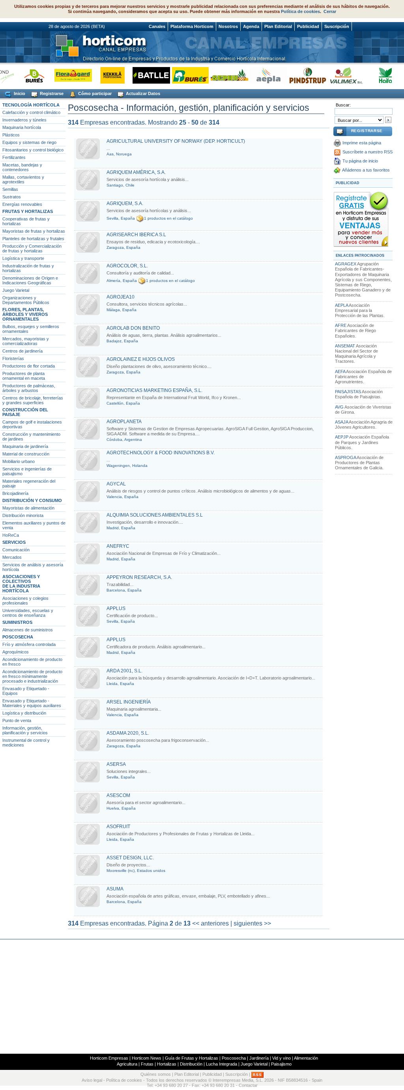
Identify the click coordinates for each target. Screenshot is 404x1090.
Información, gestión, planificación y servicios (25, 730)
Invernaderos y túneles (24, 120)
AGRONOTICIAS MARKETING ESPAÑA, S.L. (154, 390)
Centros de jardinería (22, 351)
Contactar (248, 1085)
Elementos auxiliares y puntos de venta (33, 525)
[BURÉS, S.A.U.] (181, 75)
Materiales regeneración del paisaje (28, 483)
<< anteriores (210, 923)
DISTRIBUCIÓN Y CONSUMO (32, 500)
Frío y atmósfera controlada (29, 644)
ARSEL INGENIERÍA (129, 702)
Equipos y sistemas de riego (29, 142)
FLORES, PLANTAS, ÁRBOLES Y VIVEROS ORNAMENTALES (25, 314)
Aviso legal (92, 1080)
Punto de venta (16, 720)
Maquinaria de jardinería (25, 446)
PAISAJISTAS (348, 391)
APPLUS (116, 608)
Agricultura (127, 1064)
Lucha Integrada (221, 1064)
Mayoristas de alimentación (28, 508)
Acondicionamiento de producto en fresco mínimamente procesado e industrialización (32, 676)
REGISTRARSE (367, 131)
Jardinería (259, 1058)
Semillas (10, 189)
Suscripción (336, 26)
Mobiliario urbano (18, 461)
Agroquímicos (15, 652)
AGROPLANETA (124, 421)
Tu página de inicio (360, 161)
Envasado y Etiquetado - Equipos (25, 691)
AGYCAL (116, 484)
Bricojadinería (15, 493)
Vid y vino (281, 1058)
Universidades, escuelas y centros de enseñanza (27, 613)
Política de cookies (300, 11)
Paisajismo (281, 1064)
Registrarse (51, 93)
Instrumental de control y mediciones (26, 742)
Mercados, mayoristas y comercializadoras (25, 341)
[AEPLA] (259, 75)
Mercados (12, 557)
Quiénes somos (155, 1074)
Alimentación (306, 1058)
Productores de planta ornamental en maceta (23, 376)
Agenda (251, 26)
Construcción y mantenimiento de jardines (31, 436)
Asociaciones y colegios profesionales (25, 600)
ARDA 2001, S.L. (124, 671)
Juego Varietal (15, 290)
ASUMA (115, 889)
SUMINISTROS (17, 622)
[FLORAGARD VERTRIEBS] (63, 75)
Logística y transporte (23, 258)
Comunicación (16, 549)
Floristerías (13, 358)
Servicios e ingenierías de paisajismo (27, 471)
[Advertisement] (202, 996)
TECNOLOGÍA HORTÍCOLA (31, 105)
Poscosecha (234, 1058)
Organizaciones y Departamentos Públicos (25, 300)
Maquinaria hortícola (21, 127)
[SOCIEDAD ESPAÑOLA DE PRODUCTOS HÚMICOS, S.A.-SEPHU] (220, 75)
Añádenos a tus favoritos (366, 170)
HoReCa (10, 535)
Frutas (147, 1064)
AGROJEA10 (121, 297)
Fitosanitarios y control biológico (33, 149)
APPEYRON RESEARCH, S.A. (139, 577)
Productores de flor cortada (28, 366)
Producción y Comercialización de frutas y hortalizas (32, 248)
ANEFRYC (118, 546)
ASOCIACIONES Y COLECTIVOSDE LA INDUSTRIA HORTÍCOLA (21, 583)
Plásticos (11, 135)
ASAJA (341, 422)
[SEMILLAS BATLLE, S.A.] (142, 75)
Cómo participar (94, 93)
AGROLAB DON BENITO (133, 328)
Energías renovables (22, 204)
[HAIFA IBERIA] (376, 75)
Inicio (19, 93)
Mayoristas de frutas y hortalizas (33, 231)
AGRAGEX (345, 263)
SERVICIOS (14, 542)
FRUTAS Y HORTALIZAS (27, 211)
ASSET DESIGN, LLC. (130, 857)
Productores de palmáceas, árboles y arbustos (28, 388)
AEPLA (341, 305)
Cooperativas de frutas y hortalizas (26, 221)
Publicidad (308, 26)
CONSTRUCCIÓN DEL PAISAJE (25, 412)
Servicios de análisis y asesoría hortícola (32, 567)
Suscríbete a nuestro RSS (367, 151)
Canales (157, 26)
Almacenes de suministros (27, 629)
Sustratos (11, 196)
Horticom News (146, 1058)
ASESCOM (118, 795)
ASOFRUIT (118, 826)
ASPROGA (345, 457)
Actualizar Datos (142, 93)
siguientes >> (252, 923)
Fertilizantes (14, 157)
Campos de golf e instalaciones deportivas (32, 424)
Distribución (191, 1064)
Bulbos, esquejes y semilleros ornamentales (30, 329)
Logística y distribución (24, 713)
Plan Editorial (278, 26)
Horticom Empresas (109, 1058)
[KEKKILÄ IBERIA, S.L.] (103, 75)
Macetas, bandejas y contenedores (22, 167)
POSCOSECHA (17, 637)
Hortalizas (166, 1064)
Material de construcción (25, 454)
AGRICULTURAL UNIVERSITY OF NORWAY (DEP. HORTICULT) (176, 141)
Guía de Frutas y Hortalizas (191, 1058)
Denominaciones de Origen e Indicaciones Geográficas (30, 280)
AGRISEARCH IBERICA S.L (136, 234)
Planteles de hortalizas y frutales (33, 238)
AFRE (340, 325)
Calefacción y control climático (31, 112)
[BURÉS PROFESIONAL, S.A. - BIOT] (24, 75)
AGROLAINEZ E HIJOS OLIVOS (141, 359)
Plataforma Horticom (191, 26)
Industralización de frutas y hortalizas (28, 268)
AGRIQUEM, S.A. (125, 203)
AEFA (340, 371)
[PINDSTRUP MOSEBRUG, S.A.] (298, 75)
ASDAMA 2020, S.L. (128, 733)
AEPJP (341, 437)
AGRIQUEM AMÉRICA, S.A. (136, 172)
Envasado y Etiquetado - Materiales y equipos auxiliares (31, 703)
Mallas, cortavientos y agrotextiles (23, 179)
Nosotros (228, 26)
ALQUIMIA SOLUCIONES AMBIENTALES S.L (155, 515)
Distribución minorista (22, 515)
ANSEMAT (345, 345)
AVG (339, 407)
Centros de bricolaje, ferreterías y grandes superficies (32, 400)
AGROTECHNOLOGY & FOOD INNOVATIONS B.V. (161, 452)
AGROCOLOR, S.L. (127, 266)
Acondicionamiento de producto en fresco (32, 661)
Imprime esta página (361, 142)
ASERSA (116, 764)
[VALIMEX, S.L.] (337, 75)
